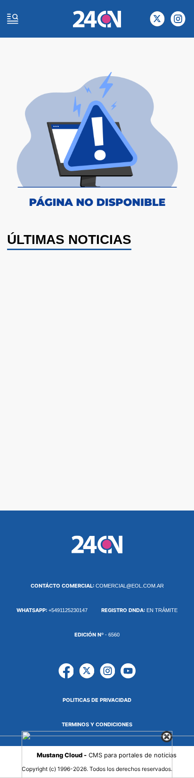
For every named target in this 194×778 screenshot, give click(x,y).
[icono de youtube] (128, 670)
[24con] (97, 19)
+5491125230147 (52, 610)
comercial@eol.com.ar (97, 586)
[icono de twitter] (157, 18)
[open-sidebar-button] (12, 18)
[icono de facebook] (65, 670)
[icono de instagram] (178, 18)
